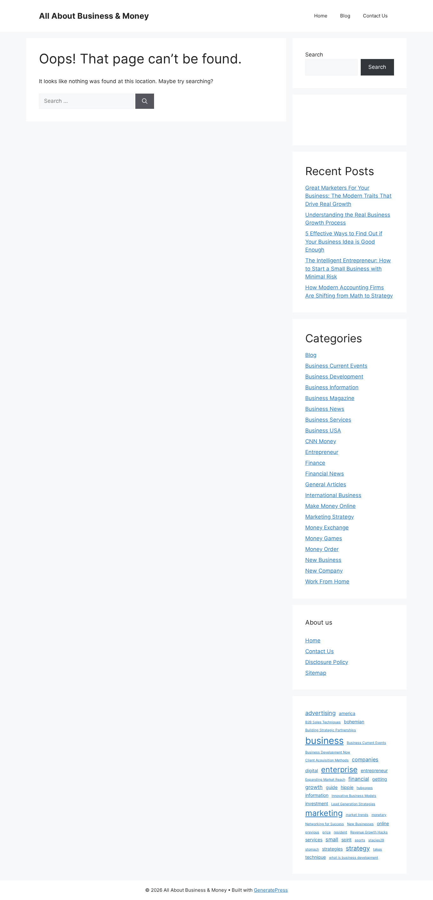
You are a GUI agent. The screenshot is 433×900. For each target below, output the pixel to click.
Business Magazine (329, 398)
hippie (347, 787)
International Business (333, 495)
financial (358, 779)
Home (320, 16)
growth (314, 787)
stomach (312, 849)
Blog (345, 16)
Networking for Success (324, 824)
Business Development (334, 376)
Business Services (328, 420)
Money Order (322, 549)
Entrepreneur (321, 452)
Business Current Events (336, 366)
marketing (324, 813)
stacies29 (376, 840)
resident (340, 832)
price (326, 832)
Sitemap (315, 673)
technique (315, 857)
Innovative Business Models (354, 796)
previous (312, 832)
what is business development (353, 858)
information (316, 795)
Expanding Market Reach (325, 780)
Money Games (323, 538)
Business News (324, 409)
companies (365, 759)
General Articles (325, 484)
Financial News (324, 473)
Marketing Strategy (329, 517)
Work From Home (327, 581)
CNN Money (320, 441)
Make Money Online (330, 506)
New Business (323, 560)
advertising (320, 712)
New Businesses (360, 824)
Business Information (332, 387)
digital (311, 770)
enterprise (339, 769)
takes (377, 849)
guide (332, 787)
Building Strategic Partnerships (330, 730)
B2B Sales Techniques (323, 722)
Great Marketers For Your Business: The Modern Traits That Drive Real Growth (348, 196)
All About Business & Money (94, 16)
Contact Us (375, 16)
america (347, 713)
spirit (346, 839)
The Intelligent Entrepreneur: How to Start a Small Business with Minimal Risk (348, 268)
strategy (358, 848)
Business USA (323, 430)
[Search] (144, 101)
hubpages (365, 788)
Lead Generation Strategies (353, 804)
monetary (379, 815)
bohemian (354, 721)
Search (314, 54)
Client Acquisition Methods (327, 760)
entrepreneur (374, 770)
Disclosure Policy (326, 662)
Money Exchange (327, 527)
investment (316, 803)
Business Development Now (327, 752)
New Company (324, 571)
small (332, 839)
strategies (332, 848)
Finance (315, 463)
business (324, 740)
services (313, 839)
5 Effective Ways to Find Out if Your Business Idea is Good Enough (343, 241)
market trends (357, 815)
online (383, 823)
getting (379, 779)
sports (360, 840)
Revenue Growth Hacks (369, 832)
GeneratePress (271, 890)
